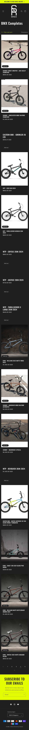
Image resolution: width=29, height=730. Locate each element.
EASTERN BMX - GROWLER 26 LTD (14, 136)
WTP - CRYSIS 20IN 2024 (13, 252)
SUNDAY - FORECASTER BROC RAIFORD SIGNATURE (14, 116)
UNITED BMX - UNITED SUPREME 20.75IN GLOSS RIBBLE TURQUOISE (14, 522)
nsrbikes (12, 726)
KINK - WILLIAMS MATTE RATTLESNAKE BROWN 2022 (14, 611)
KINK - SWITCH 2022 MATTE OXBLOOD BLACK (13, 655)
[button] (3, 11)
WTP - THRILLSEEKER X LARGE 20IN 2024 (12, 308)
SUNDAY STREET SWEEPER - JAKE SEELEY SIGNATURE (14, 71)
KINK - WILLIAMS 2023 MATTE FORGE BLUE (13, 361)
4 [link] (20, 666)
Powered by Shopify (18, 726)
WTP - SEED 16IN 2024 (9, 188)
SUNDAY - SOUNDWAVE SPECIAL (12, 450)
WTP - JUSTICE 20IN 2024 (13, 280)
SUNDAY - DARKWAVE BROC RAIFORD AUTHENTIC (13, 406)
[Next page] (14, 670)
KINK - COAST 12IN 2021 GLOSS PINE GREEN (13, 566)
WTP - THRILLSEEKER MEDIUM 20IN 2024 (13, 232)
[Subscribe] (24, 695)
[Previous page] (3, 666)
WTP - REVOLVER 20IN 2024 (14, 469)
